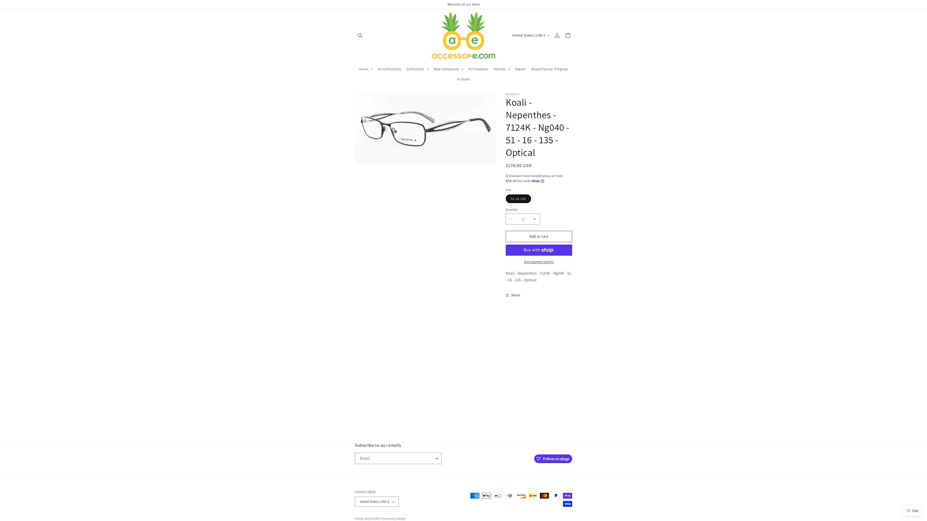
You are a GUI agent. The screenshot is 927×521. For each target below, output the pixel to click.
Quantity (512, 209)
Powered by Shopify (393, 518)
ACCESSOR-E (372, 518)
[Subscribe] (436, 458)
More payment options (539, 261)
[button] (360, 35)
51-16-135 (518, 199)
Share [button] (515, 295)
